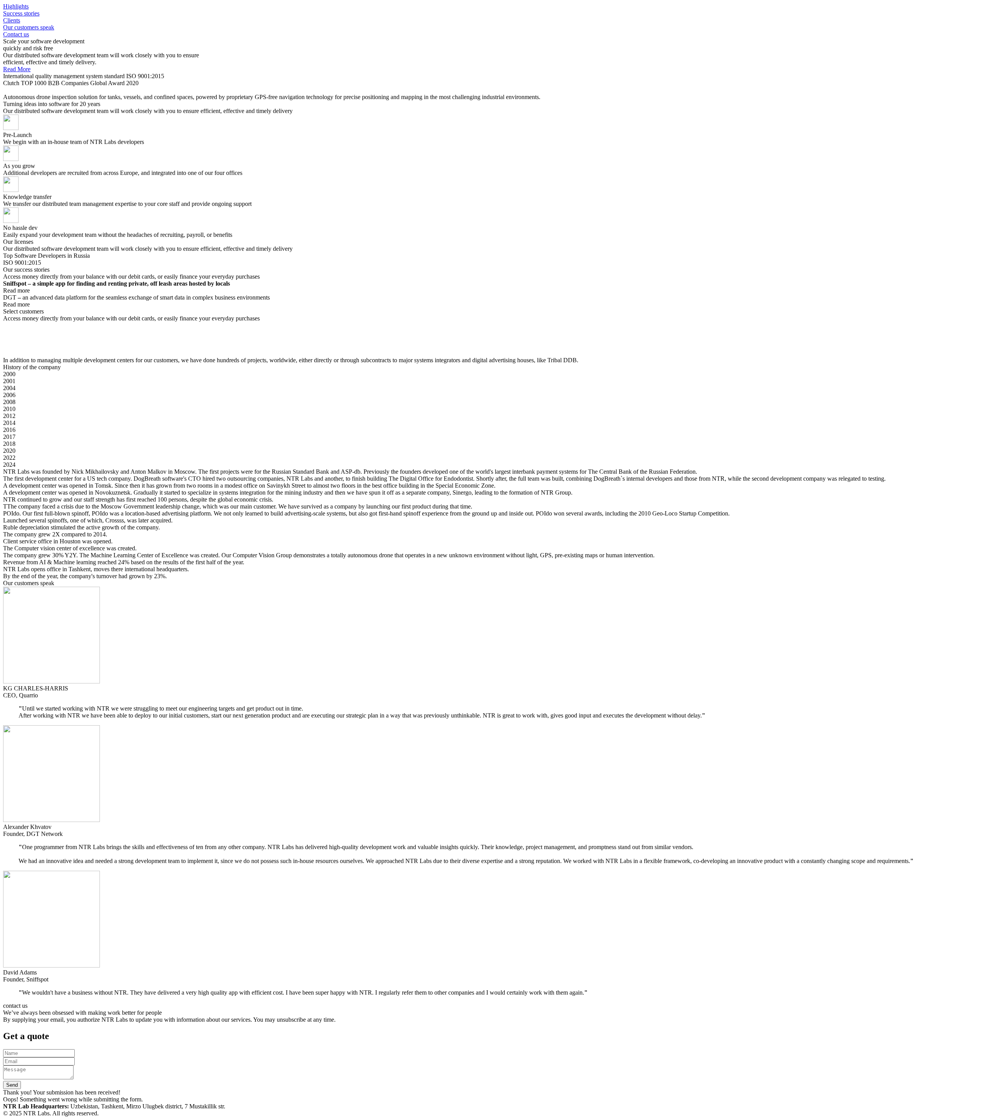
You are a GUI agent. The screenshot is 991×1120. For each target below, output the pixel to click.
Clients (11, 20)
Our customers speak (28, 27)
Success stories (21, 13)
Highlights (16, 6)
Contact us (16, 34)
